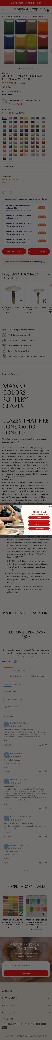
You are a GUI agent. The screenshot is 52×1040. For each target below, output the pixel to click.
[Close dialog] (50, 507)
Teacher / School (39, 521)
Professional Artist (39, 525)
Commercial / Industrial (39, 528)
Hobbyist (39, 517)
